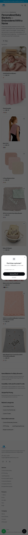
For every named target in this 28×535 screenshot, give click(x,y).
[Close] (25, 257)
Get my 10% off (14, 274)
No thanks (14, 277)
